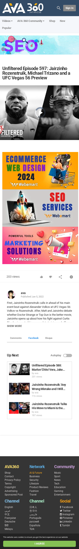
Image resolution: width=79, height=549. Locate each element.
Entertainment (62, 494)
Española (34, 525)
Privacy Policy (13, 480)
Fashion (34, 491)
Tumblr (66, 525)
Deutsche (10, 521)
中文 (7, 514)
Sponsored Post (14, 494)
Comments (16, 338)
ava (23, 293)
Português (35, 518)
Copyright (10, 487)
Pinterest (68, 518)
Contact (9, 476)
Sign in (70, 8)
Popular (6, 28)
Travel (32, 494)
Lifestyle (34, 483)
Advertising (11, 491)
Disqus (48, 338)
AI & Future (35, 472)
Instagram (68, 514)
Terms (8, 483)
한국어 (33, 510)
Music (57, 472)
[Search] (58, 7)
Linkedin (67, 521)
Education (60, 487)
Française (10, 518)
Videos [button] (6, 21)
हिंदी (6, 525)
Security (34, 480)
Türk (31, 529)
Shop (52, 21)
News (57, 480)
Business (34, 476)
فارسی (33, 514)
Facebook (33, 338)
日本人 (33, 507)
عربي (7, 510)
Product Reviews (38, 487)
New (62, 21)
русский (34, 521)
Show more (14, 326)
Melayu (9, 529)
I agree (40, 543)
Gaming (58, 491)
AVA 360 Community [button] (29, 21)
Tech (56, 483)
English (9, 507)
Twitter (67, 510)
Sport (57, 476)
